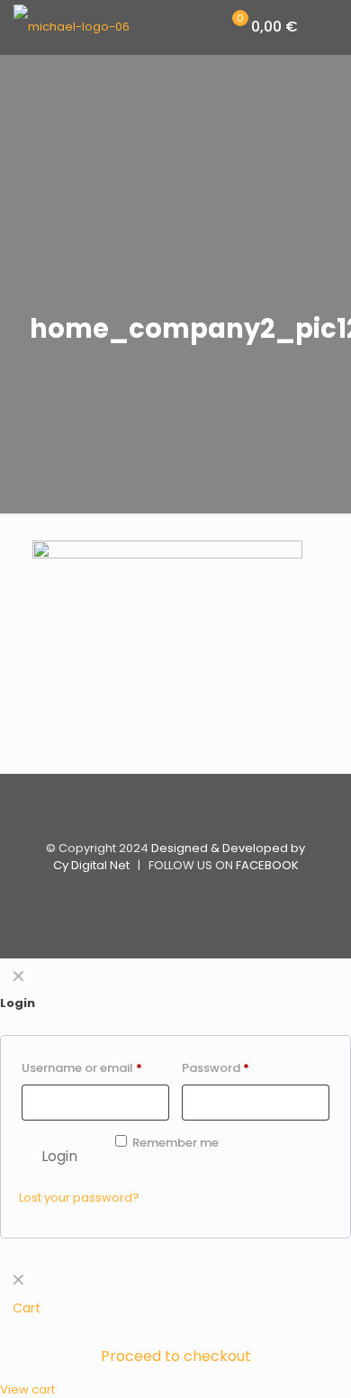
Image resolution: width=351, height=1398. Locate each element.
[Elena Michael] (72, 27)
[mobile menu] (326, 27)
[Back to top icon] (175, 812)
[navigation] (175, 1330)
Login (59, 1156)
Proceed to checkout (176, 1356)
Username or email (82, 1067)
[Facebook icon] (176, 894)
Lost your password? (79, 1197)
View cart (27, 1389)
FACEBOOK (267, 865)
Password (215, 1067)
